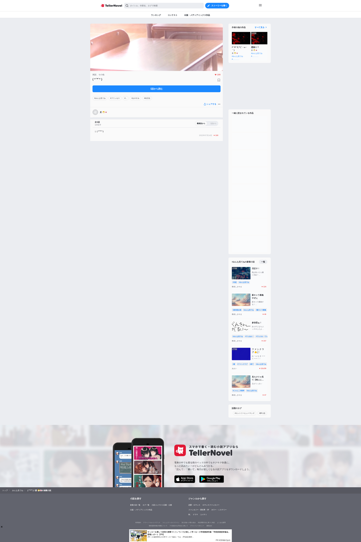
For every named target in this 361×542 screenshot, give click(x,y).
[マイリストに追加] (219, 80)
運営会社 (209, 526)
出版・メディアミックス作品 (141, 510)
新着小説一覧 (135, 505)
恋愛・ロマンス (194, 505)
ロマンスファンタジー (210, 505)
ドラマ (195, 515)
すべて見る (260, 27)
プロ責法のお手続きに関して (179, 526)
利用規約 (138, 522)
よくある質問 (221, 522)
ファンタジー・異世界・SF (198, 510)
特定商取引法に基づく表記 (206, 522)
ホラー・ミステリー (219, 510)
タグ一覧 (146, 505)
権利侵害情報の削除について (158, 526)
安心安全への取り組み (189, 522)
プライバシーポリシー (197, 526)
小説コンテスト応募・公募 (162, 505)
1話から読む (156, 89)
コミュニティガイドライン (170, 522)
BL (189, 515)
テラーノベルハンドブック (151, 522)
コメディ (203, 515)
